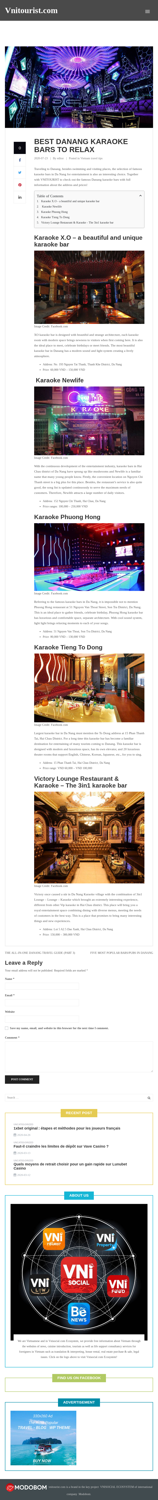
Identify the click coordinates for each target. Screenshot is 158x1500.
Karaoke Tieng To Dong (55, 217)
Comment (12, 1037)
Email (10, 995)
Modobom (85, 1494)
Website (10, 1011)
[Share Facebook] (20, 160)
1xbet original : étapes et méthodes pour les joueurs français (67, 1128)
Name (9, 979)
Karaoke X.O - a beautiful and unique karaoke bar (70, 201)
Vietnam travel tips (91, 158)
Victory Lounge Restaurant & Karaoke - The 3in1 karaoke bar (77, 222)
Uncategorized (23, 1124)
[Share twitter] (20, 172)
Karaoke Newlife (51, 206)
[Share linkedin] (20, 197)
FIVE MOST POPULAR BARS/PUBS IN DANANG (121, 952)
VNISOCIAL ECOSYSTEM (117, 1487)
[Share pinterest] (20, 185)
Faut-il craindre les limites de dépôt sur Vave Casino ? (61, 1146)
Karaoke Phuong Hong (54, 211)
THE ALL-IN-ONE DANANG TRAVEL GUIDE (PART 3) (40, 952)
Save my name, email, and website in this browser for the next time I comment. (59, 1028)
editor (60, 158)
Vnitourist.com (31, 10)
